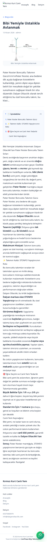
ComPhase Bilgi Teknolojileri (31, 539)
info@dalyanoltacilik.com (13, 516)
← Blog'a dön (8, 17)
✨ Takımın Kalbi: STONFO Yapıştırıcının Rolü (22, 125)
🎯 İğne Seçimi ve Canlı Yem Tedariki (22, 131)
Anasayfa (25, 5)
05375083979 (8, 514)
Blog (33, 5)
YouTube (25, 527)
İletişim (41, 5)
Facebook (6, 527)
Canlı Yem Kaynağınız (17, 136)
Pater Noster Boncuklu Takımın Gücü (22, 119)
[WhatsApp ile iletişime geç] (40, 535)
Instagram (16, 527)
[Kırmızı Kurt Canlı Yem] (12, 5)
